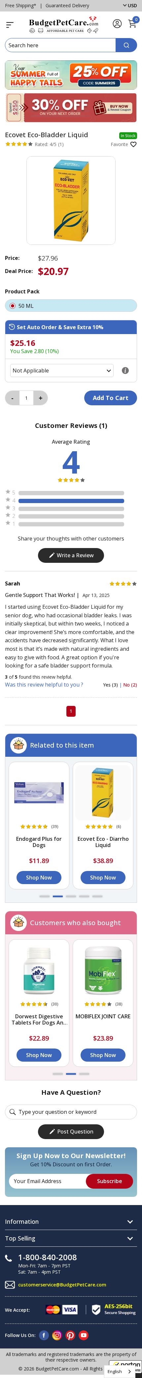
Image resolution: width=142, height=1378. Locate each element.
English (115, 1371)
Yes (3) (111, 685)
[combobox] (119, 1371)
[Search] (126, 45)
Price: (12, 258)
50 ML (26, 305)
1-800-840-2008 (47, 1257)
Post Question (75, 1131)
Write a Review (75, 555)
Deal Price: (19, 271)
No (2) (130, 685)
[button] (44, 896)
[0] (132, 26)
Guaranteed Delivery (67, 5)
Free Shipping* (20, 5)
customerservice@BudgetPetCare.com (62, 1285)
